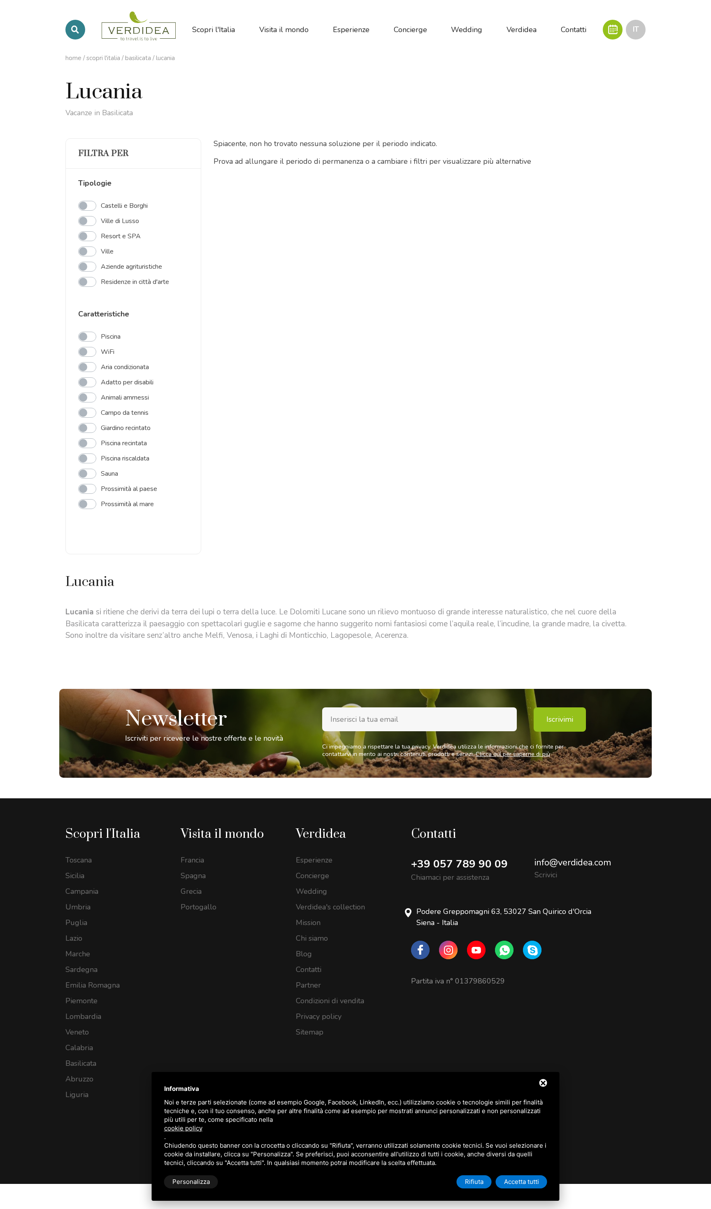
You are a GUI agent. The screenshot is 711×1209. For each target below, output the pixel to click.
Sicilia (74, 876)
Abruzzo (79, 1079)
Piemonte (81, 1001)
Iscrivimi (559, 719)
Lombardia (83, 1016)
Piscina (111, 336)
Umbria (78, 907)
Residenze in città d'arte (135, 281)
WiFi (107, 351)
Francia (192, 860)
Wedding (311, 891)
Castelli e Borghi (124, 205)
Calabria (79, 1048)
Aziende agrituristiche (131, 266)
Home (73, 58)
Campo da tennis (125, 412)
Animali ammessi (125, 397)
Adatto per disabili (127, 382)
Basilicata (138, 58)
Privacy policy (319, 1016)
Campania (81, 891)
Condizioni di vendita (330, 1001)
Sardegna (81, 969)
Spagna (193, 876)
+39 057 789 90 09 (459, 864)
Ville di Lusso (120, 221)
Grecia (191, 891)
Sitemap (309, 1032)
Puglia (76, 922)
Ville (107, 251)
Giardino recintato (126, 427)
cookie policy (183, 1128)
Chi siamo (312, 938)
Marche (77, 954)
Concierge (312, 876)
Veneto (77, 1032)
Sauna (109, 473)
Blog (304, 954)
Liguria (76, 1094)
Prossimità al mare (127, 504)
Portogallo (198, 907)
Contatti (308, 969)
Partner (308, 985)
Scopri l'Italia (103, 58)
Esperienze (314, 860)
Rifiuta (474, 1182)
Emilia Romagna (92, 985)
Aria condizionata (125, 367)
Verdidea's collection (330, 907)
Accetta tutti (521, 1182)
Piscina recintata (124, 443)
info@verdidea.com (572, 862)
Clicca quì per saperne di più (513, 754)
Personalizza (191, 1182)
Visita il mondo (222, 834)
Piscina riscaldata (125, 458)
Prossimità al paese (129, 488)
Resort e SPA (121, 236)
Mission (308, 922)
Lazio (73, 938)
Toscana (78, 860)
